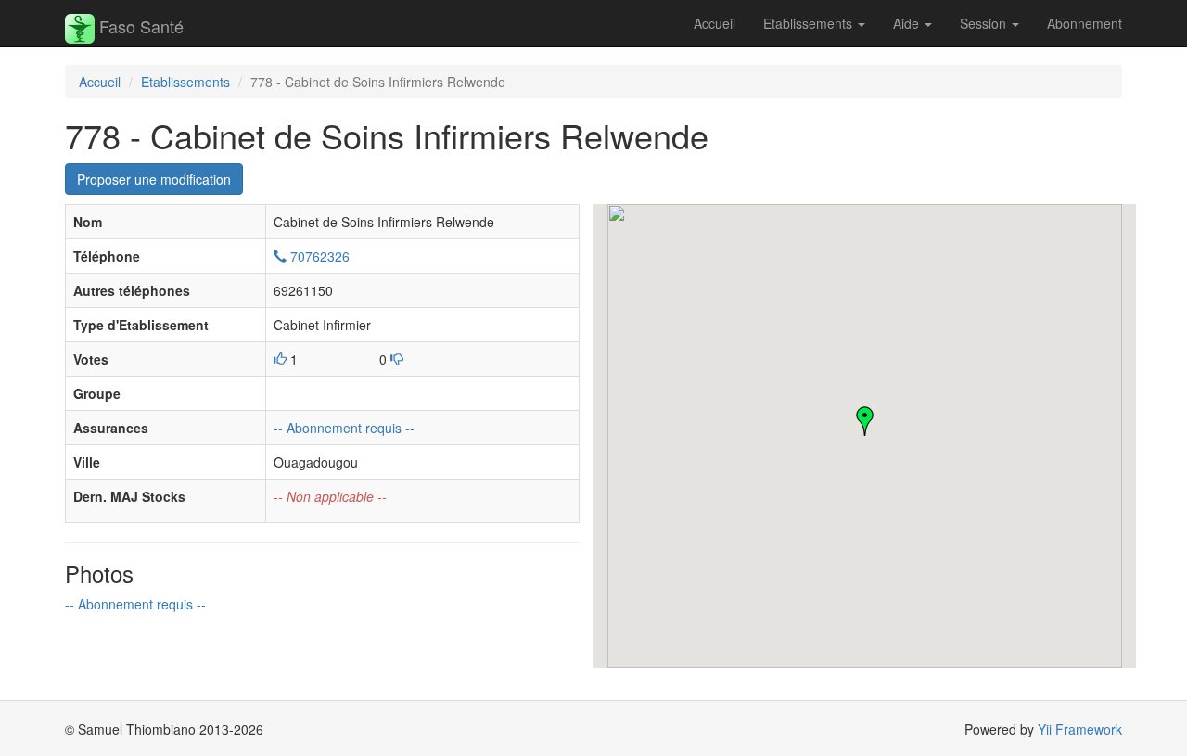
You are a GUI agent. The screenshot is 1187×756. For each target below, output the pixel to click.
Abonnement (1084, 23)
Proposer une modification (154, 179)
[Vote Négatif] (396, 359)
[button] (865, 421)
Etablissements (809, 23)
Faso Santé (139, 26)
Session (985, 23)
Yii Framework (1080, 729)
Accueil (714, 23)
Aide (908, 23)
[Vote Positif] (280, 359)
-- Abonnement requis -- (344, 427)
